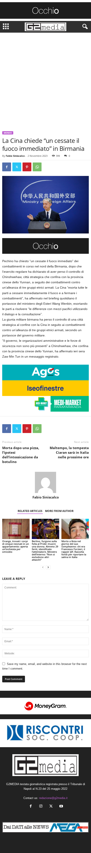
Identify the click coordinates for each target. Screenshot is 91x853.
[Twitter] (16, 166)
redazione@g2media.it (53, 798)
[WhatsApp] (37, 166)
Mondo (8, 132)
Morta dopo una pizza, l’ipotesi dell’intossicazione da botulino (20, 455)
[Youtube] (60, 806)
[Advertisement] (45, 80)
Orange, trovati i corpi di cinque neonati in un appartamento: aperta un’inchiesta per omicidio (15, 546)
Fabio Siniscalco (15, 155)
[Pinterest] (27, 166)
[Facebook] (6, 166)
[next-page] (48, 567)
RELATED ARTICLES (30, 511)
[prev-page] (43, 567)
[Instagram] (41, 806)
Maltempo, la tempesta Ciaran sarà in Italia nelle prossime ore (69, 452)
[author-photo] (45, 482)
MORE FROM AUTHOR (59, 511)
